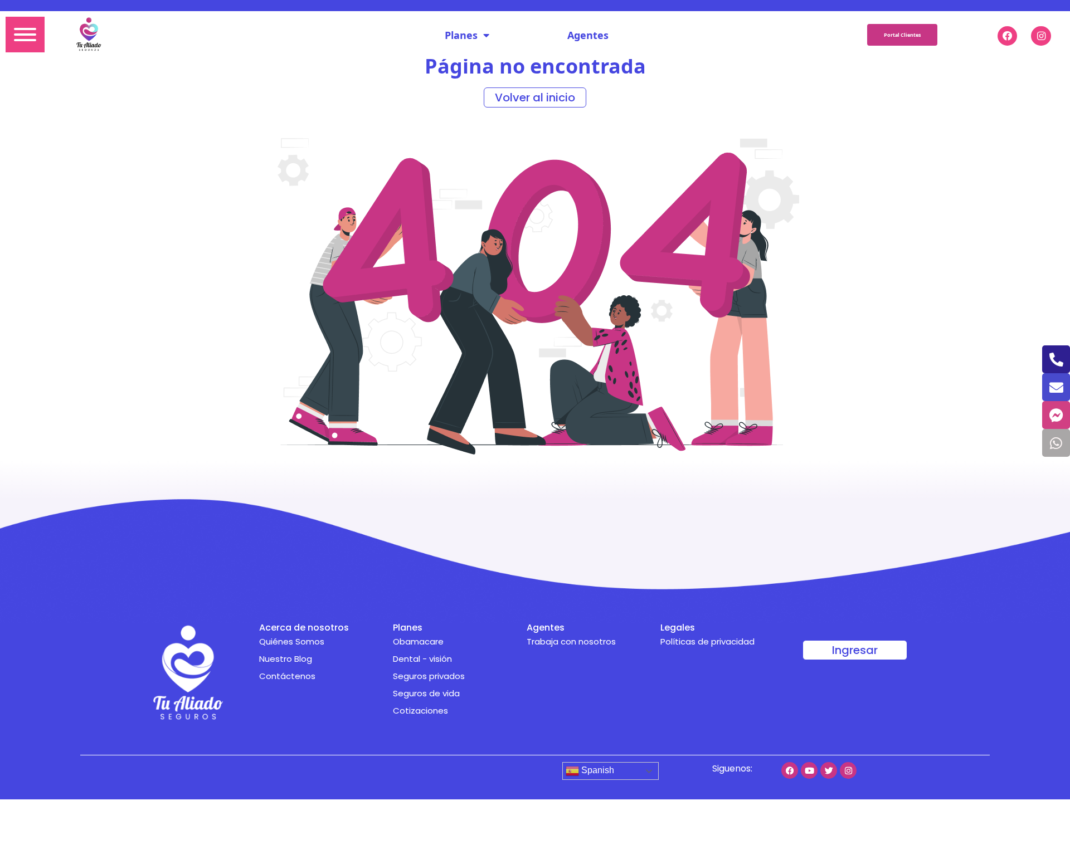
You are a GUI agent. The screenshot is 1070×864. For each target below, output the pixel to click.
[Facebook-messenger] (1056, 415)
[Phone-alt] (1056, 359)
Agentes (588, 35)
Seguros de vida (426, 693)
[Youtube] (809, 770)
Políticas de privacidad (707, 641)
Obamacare (418, 641)
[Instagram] (848, 770)
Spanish (596, 770)
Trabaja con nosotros (571, 641)
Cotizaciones (420, 710)
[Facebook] (789, 770)
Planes (461, 35)
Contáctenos (287, 676)
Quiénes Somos (291, 641)
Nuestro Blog (285, 659)
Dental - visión (422, 659)
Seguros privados (429, 676)
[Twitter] (828, 770)
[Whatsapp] (1056, 443)
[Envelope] (1056, 387)
